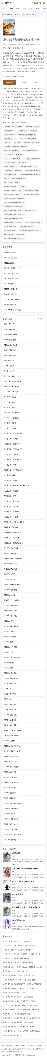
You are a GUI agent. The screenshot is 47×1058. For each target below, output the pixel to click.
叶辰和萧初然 (17, 894)
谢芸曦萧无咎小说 (10, 139)
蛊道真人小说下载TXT (34, 984)
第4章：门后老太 (10, 340)
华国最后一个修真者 (32, 127)
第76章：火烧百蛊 (10, 715)
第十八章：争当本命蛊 (12, 413)
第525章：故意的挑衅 (11, 299)
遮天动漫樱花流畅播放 (10, 1035)
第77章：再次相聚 (10, 720)
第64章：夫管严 (9, 652)
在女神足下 (27, 941)
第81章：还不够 (9, 741)
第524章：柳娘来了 (11, 305)
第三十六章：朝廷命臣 (12, 506)
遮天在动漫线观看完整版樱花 (12, 997)
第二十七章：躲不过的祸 (12, 459)
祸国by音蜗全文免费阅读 (13, 222)
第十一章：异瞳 (9, 376)
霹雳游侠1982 (7, 971)
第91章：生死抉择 (10, 793)
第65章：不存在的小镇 (12, 657)
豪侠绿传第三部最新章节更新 (12, 1022)
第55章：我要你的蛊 (11, 605)
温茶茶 (20, 975)
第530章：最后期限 (11, 273)
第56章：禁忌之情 (10, 611)
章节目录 (37, 82)
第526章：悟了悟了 (11, 294)
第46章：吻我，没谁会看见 (13, 558)
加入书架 (23, 82)
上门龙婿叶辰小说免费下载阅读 (25, 868)
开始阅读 (9, 82)
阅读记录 (35, 3)
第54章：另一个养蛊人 (12, 600)
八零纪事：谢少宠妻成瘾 (28, 139)
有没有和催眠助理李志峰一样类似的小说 (16, 1009)
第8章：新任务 (9, 361)
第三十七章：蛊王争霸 (12, 512)
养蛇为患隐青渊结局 (32, 190)
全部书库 (9, 1045)
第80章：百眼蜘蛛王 (11, 736)
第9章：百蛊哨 (9, 366)
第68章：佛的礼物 (10, 673)
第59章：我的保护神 (11, 626)
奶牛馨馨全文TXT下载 (22, 1014)
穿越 (17, 8)
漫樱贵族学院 (28, 1022)
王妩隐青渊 (12, 44)
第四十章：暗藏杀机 (11, 527)
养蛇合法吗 (23, 163)
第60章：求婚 (9, 631)
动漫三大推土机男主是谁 (11, 992)
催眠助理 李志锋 (8, 980)
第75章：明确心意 (10, 709)
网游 (37, 8)
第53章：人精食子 (10, 595)
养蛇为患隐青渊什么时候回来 (14, 238)
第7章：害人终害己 (10, 355)
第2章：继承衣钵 (10, 329)
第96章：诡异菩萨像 (11, 819)
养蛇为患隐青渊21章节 (33, 222)
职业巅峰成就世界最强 (31, 143)
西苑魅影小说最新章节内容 (31, 1031)
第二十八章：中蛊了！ (12, 465)
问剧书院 (7, 3)
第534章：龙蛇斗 (17, 76)
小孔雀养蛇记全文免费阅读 (13, 218)
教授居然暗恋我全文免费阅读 (31, 175)
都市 (24, 8)
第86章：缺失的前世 (11, 767)
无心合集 (39, 967)
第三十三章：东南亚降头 (12, 491)
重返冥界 (7, 143)
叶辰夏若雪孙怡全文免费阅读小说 (26, 907)
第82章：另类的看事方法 (12, 746)
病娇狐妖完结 (24, 988)
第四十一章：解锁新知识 (12, 532)
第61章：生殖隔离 (10, 637)
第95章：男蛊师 (9, 814)
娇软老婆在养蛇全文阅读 (13, 190)
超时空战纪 (25, 971)
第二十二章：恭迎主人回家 (13, 433)
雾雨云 (5, 941)
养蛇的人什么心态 (10, 226)
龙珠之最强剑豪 (9, 131)
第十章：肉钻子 (9, 371)
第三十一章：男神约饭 (12, 480)
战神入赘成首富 (9, 135)
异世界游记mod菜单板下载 (27, 945)
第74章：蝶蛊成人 (10, 704)
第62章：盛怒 (8, 642)
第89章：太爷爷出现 (11, 782)
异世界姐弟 (35, 1009)
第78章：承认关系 (10, 725)
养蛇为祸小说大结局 (11, 182)
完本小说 (23, 1045)
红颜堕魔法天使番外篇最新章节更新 (28, 1018)
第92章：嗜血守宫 (10, 798)
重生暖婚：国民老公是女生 (13, 127)
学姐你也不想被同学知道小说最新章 (15, 954)
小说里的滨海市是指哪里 (30, 1005)
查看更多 (41, 319)
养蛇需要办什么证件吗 (12, 195)
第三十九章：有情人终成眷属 (14, 522)
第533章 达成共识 (10, 258)
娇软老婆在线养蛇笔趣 (31, 195)
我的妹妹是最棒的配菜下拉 (12, 963)
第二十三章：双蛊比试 (12, 439)
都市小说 (10, 14)
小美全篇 (16, 853)
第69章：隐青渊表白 (11, 678)
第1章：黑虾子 (9, 324)
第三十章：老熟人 (10, 475)
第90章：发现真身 (10, 788)
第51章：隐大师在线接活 (12, 585)
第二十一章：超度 (10, 428)
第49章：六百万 (9, 574)
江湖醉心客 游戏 (8, 967)
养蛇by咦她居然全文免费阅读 (14, 186)
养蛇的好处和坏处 (10, 167)
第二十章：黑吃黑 (10, 423)
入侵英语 (6, 950)
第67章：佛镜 (8, 668)
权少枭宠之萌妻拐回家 (33, 159)
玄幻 (11, 8)
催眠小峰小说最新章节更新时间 (21, 950)
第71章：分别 (8, 689)
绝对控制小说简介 (28, 963)
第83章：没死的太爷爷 (12, 751)
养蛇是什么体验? (10, 230)
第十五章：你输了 (10, 397)
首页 (4, 8)
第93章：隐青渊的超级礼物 (13, 803)
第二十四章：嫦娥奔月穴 (12, 444)
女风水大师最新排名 (9, 975)
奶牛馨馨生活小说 (34, 954)
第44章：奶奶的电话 (11, 548)
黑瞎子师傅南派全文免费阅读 (14, 214)
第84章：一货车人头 (11, 756)
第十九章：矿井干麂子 (12, 418)
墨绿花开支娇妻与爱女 (10, 988)
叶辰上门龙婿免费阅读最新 (23, 881)
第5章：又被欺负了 (10, 345)
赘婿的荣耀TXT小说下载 (22, 958)
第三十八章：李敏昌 (11, 517)
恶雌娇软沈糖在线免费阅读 (13, 206)
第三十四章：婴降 (10, 496)
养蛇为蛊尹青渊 (31, 210)
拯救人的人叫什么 (30, 975)
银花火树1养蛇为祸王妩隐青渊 (14, 234)
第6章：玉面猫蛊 (10, 350)
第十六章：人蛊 (9, 402)
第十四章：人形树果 (11, 392)
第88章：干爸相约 (10, 777)
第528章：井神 (9, 284)
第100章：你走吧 (10, 840)
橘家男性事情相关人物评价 (12, 1031)
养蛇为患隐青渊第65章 (29, 167)
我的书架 (42, 3)
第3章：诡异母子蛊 (10, 334)
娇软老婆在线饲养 (27, 226)
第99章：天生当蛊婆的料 (13, 835)
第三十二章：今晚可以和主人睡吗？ (16, 485)
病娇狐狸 (17, 971)
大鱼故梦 (34, 131)
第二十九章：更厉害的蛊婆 (13, 470)
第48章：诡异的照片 (11, 569)
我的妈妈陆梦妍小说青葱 (11, 1001)
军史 (31, 8)
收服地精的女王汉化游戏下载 (25, 967)
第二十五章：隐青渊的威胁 (13, 449)
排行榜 (16, 1045)
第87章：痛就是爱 (10, 772)
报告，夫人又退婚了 (18, 123)
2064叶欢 (17, 143)
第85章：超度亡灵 (10, 762)
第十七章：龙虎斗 (10, 407)
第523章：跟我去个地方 (12, 310)
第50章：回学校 (9, 579)
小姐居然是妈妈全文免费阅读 (30, 230)
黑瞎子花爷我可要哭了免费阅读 (15, 179)
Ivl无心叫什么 (7, 958)
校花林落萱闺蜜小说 (9, 1027)
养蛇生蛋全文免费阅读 (33, 171)
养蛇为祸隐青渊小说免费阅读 (14, 202)
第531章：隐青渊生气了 (12, 268)
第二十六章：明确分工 (12, 454)
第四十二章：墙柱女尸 (12, 538)
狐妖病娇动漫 (28, 997)
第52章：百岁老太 (10, 590)
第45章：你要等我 (10, 553)
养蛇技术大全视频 (10, 175)
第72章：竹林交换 (10, 694)
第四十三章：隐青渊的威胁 (13, 543)
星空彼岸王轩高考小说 (30, 151)
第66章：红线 (9, 663)
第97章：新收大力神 (11, 824)
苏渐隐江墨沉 (22, 131)
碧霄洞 (23, 992)
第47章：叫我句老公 (11, 564)
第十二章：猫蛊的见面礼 (12, 381)
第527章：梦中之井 (11, 289)
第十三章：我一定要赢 (12, 387)
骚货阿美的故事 (18, 920)
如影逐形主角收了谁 (9, 945)
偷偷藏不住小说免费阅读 (26, 135)
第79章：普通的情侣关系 (12, 730)
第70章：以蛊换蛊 (10, 683)
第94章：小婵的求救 (11, 808)
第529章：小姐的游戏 (11, 279)
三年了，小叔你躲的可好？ (13, 159)
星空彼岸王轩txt (9, 163)
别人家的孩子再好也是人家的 (25, 980)
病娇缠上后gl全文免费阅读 (12, 1005)
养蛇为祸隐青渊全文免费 (13, 210)
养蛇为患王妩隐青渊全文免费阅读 (15, 147)
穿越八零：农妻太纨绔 (11, 151)
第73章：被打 (8, 699)
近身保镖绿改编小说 (15, 941)
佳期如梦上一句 (8, 1014)
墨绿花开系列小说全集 (28, 1001)
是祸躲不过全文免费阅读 (13, 171)
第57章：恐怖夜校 (10, 616)
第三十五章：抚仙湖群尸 (12, 501)
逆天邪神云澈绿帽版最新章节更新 (14, 984)
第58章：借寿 (9, 621)
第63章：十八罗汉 (10, 647)
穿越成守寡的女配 (9, 1018)
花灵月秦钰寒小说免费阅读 (13, 155)
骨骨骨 (32, 988)
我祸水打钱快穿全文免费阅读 (14, 199)
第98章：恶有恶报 (10, 829)
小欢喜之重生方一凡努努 (26, 1027)
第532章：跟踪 (9, 263)
